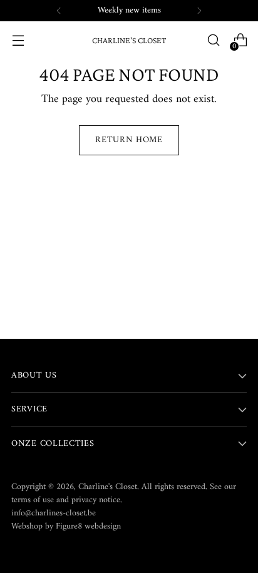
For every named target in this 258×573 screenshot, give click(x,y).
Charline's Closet (107, 487)
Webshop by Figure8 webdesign (66, 526)
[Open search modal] (213, 40)
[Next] (199, 10)
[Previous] (59, 10)
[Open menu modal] (18, 40)
